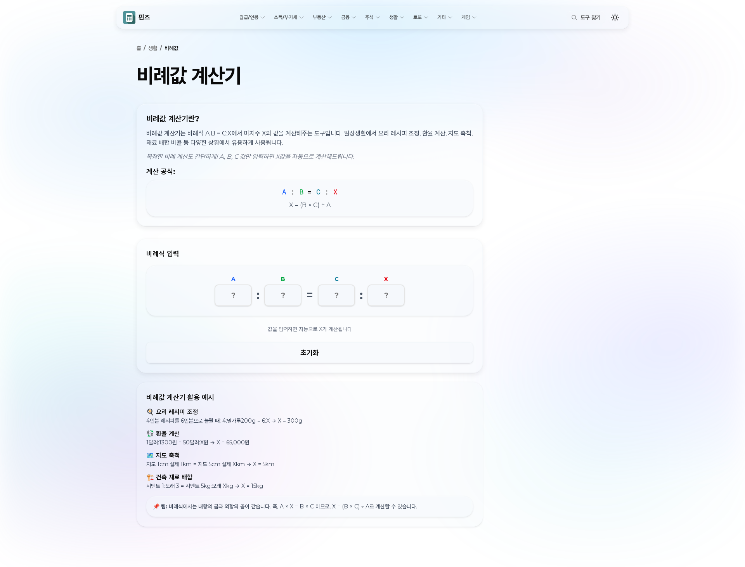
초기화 (309, 353)
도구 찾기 (590, 17)
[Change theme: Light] (615, 17)
